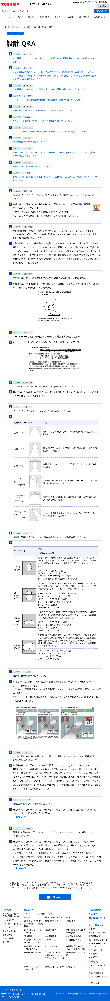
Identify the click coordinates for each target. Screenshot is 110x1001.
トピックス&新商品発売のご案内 (38, 914)
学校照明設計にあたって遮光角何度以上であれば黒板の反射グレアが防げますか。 (50, 89)
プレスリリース (9, 931)
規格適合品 (93, 954)
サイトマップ (88, 2)
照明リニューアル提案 (98, 932)
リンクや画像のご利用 (11, 990)
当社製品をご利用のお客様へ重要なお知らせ (12, 915)
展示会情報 (7, 935)
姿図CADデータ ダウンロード (97, 945)
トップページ (8, 17)
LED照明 (28, 917)
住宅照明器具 (50, 936)
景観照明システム (31, 936)
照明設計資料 (94, 936)
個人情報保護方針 (38, 994)
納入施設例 (69, 17)
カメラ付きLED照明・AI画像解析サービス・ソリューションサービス (54, 956)
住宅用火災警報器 (73, 936)
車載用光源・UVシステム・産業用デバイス (75, 947)
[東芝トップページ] (11, 4)
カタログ (56, 17)
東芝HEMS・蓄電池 (32, 952)
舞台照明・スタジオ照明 (75, 953)
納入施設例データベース (97, 919)
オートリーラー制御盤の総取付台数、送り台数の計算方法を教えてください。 (48, 100)
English (76, 2)
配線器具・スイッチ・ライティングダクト (33, 941)
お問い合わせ (103, 2)
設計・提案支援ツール (98, 940)
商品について (8, 920)
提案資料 (92, 929)
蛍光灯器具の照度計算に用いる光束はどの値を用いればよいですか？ (44, 110)
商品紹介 (31, 17)
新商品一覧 (71, 967)
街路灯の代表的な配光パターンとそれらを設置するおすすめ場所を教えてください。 (51, 131)
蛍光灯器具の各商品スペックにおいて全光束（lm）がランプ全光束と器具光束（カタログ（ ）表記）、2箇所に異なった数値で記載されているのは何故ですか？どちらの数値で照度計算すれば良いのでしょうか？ (54, 75)
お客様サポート (99, 17)
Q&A (28, 27)
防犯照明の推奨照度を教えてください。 (31, 142)
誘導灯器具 (71, 921)
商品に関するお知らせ (12, 924)
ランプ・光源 (50, 940)
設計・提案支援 (83, 17)
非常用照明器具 (51, 921)
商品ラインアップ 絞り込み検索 (33, 968)
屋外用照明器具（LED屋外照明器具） (75, 931)
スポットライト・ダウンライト (33, 931)
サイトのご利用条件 (10, 997)
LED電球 (70, 917)
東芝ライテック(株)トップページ (15, 994)
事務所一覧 (21, 817)
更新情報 (6, 942)
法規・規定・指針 (96, 950)
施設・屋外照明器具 (53, 917)
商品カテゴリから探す (54, 967)
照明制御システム (73, 940)
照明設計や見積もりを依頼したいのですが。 (33, 166)
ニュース (6, 927)
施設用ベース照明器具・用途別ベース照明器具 (33, 923)
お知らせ (19, 17)
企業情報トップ (101, 11)
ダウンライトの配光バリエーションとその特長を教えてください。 (43, 121)
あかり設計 (93, 957)
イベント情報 (8, 938)
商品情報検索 (44, 17)
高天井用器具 (50, 930)
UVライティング (52, 946)
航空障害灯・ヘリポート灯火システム (33, 947)
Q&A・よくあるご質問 (97, 966)
